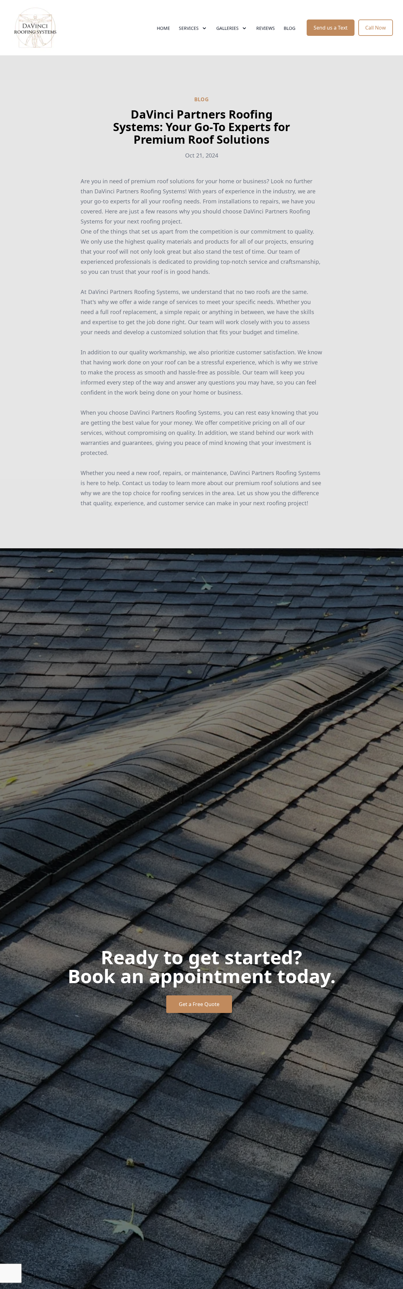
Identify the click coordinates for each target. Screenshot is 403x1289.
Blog (289, 28)
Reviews (265, 28)
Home (163, 28)
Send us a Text (331, 27)
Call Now (375, 27)
